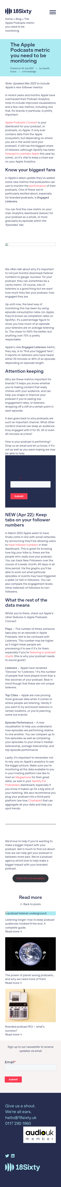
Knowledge (30, 71)
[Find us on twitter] (7, 1156)
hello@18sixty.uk (20, 1117)
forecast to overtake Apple (22, 153)
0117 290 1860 (18, 1123)
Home (9, 19)
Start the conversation (30, 878)
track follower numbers (23, 544)
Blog (18, 19)
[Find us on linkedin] (12, 1156)
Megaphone (23, 777)
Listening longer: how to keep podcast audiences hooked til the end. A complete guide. (29, 923)
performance (37, 185)
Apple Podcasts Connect (21, 122)
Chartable (34, 800)
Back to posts (32, 904)
